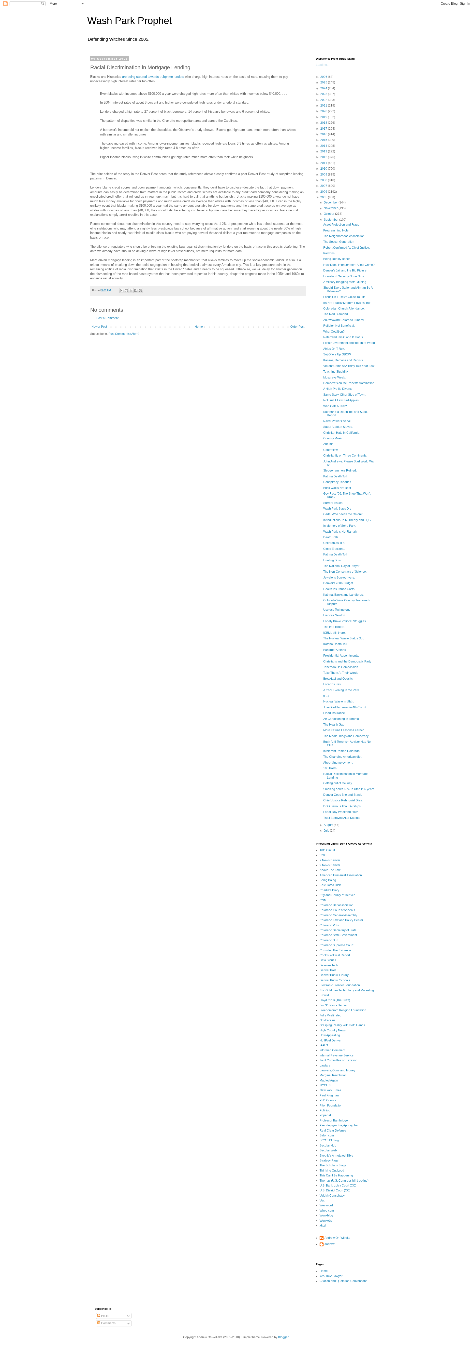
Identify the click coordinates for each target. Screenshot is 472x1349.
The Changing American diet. (342, 756)
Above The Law (330, 870)
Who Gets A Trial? (335, 406)
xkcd (323, 1225)
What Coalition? (334, 331)
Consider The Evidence (335, 950)
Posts (104, 1316)
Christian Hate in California (341, 432)
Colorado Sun (329, 940)
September (331, 219)
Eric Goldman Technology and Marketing (347, 990)
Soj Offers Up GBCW (337, 354)
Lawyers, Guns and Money (337, 1070)
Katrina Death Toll (335, 476)
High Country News (333, 1030)
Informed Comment (332, 1050)
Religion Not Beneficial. (339, 325)
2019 (324, 117)
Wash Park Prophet (129, 20)
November (331, 208)
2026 (324, 77)
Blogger (283, 1337)
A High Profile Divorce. (338, 389)
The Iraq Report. (334, 627)
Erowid (324, 995)
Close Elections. (334, 549)
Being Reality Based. (337, 259)
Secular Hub (328, 1145)
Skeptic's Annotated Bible (336, 1155)
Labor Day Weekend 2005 (340, 812)
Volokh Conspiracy (332, 1195)
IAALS (324, 1045)
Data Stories (328, 960)
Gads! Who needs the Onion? (343, 514)
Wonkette (326, 1220)
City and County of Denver (337, 895)
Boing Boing (328, 880)
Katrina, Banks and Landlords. (343, 594)
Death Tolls (330, 537)
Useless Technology (336, 609)
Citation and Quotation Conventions (343, 1281)
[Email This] (121, 290)
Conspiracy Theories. (337, 482)
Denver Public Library (334, 975)
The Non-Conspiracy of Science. (345, 571)
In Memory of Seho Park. (339, 525)
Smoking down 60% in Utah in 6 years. (349, 789)
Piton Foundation (331, 1105)
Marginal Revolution (333, 1075)
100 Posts (330, 768)
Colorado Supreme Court (336, 945)
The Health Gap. (334, 724)
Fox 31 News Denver (334, 1005)
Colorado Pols (329, 925)
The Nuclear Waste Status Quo (343, 638)
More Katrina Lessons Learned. (344, 730)
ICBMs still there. (334, 632)
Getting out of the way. (338, 783)
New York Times (330, 1090)
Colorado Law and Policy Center (341, 920)
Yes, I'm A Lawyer (331, 1276)
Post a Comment (107, 318)
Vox (322, 1200)
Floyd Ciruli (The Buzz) (335, 1000)
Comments (108, 1323)
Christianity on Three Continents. (345, 455)
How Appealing (330, 1035)
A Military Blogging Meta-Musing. (345, 282)
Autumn (328, 444)
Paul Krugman (329, 1095)
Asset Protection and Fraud (341, 224)
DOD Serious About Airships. (342, 806)
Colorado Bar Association (337, 905)
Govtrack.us (327, 1020)
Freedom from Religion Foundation (343, 1010)
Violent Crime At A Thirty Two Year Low (348, 366)
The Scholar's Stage (333, 1165)
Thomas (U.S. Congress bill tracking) (344, 1180)
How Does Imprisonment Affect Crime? (349, 265)
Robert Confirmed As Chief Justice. (346, 247)
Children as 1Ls (333, 543)
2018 (324, 122)
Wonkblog (326, 1215)
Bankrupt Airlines (334, 650)
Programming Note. (336, 230)
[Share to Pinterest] (140, 290)
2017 (324, 128)
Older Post (297, 326)
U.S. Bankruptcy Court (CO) (338, 1185)
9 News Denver (330, 865)
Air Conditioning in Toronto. (341, 719)
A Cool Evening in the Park (341, 690)
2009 (324, 174)
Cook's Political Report (335, 955)
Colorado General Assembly (338, 915)
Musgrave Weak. (334, 377)
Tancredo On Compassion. (341, 667)
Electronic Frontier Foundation (340, 985)
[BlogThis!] (126, 290)
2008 (324, 180)
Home (199, 326)
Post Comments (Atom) (123, 334)
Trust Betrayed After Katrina (341, 818)
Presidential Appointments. (341, 655)
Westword (326, 1205)
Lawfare (325, 1065)
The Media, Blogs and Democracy (346, 736)
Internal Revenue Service (337, 1055)
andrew (329, 1244)
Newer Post (99, 326)
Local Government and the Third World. (349, 343)
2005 (324, 197)
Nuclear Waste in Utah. (338, 701)
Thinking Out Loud (332, 1170)
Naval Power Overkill (337, 421)
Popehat (325, 1115)
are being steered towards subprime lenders (153, 77)
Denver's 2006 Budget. (338, 583)
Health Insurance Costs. (339, 589)
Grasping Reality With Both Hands (342, 1025)
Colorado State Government (338, 935)
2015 (324, 140)
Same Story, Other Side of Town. (344, 394)
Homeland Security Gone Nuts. (344, 276)
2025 (324, 82)
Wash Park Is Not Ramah (340, 531)
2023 (324, 94)
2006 (324, 191)
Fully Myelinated (330, 1015)
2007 (324, 186)
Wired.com (327, 1210)
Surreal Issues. (333, 503)
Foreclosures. (332, 684)
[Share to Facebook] (135, 290)
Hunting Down (332, 560)
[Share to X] (131, 290)
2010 (324, 168)
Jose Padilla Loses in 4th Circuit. (345, 707)
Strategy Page (329, 1160)
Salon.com (327, 1135)
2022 (324, 100)
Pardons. (329, 253)
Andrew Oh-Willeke (337, 1238)
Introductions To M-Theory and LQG (347, 520)
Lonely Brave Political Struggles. (345, 621)
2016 (324, 134)
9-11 (326, 696)
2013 (324, 151)
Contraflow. (330, 450)
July (327, 830)
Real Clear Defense (333, 1130)
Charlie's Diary (329, 890)
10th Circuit (327, 850)
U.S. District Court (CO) (335, 1190)
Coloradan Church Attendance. (344, 308)
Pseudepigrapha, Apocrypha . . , (341, 1125)
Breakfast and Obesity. (338, 678)
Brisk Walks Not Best (337, 488)
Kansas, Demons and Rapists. (343, 360)
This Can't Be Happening (336, 1175)
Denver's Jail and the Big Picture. (345, 270)
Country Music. (333, 438)
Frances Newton (334, 615)
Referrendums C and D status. (343, 337)
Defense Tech (329, 965)
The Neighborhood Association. (344, 236)
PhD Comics (328, 1100)
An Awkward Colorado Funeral (343, 320)
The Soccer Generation (338, 241)
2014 (324, 146)
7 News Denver (330, 860)
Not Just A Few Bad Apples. (341, 400)
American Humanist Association (341, 875)
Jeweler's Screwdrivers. (339, 577)
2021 (324, 105)
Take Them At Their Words (340, 672)
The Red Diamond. (336, 314)
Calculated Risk (330, 885)
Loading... (322, 65)
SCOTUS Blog (329, 1140)
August (329, 825)
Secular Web (328, 1150)
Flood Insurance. (334, 713)
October (329, 214)
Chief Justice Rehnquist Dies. (343, 800)
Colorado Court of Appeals (337, 910)
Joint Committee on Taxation (338, 1060)
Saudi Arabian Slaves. (338, 427)
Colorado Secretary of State (338, 930)
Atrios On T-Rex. (334, 349)
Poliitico (325, 1110)
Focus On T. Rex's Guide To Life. (344, 297)
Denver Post (328, 970)
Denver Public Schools (335, 980)
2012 (324, 157)
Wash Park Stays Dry (337, 508)
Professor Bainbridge (334, 1120)
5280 (323, 855)
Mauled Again (329, 1080)
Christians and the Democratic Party (347, 661)
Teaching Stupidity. (335, 371)
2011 (324, 163)
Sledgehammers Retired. (340, 470)
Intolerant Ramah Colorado (341, 751)
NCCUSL (326, 1085)
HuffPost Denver (330, 1040)
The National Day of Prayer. (341, 566)
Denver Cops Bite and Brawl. (342, 794)
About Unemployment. (338, 762)
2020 (324, 111)
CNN (323, 900)
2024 (324, 88)
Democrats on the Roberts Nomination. (349, 383)
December (331, 202)
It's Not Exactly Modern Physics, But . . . (349, 303)
